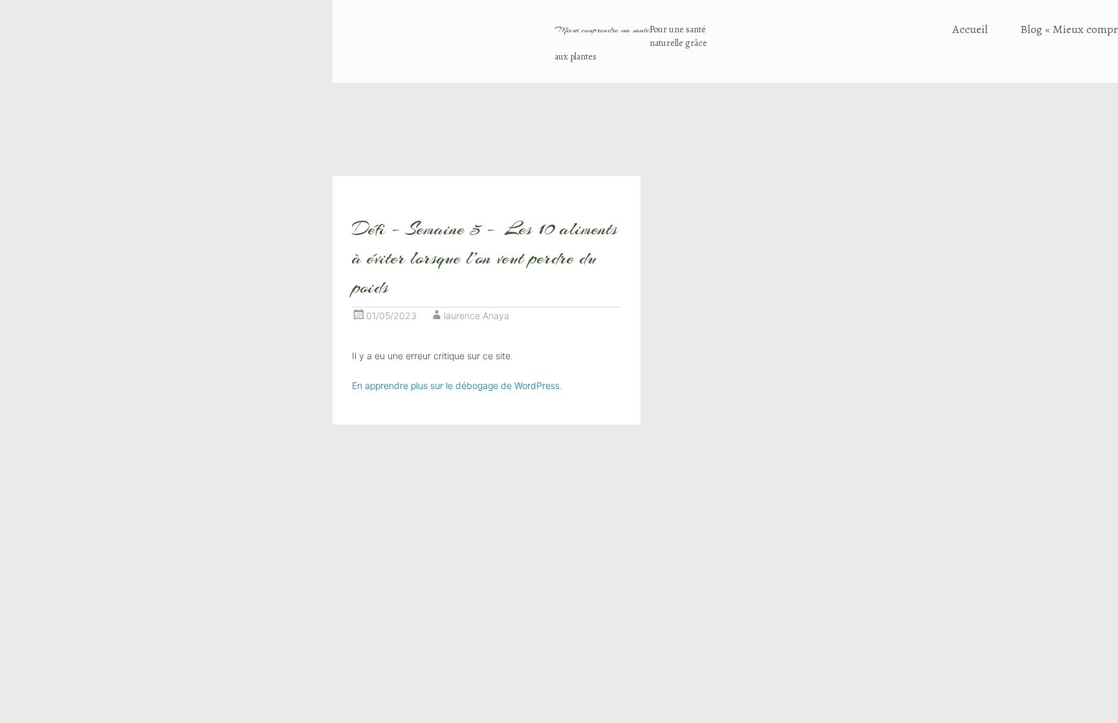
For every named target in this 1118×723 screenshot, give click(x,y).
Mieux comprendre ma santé (602, 30)
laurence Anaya (476, 315)
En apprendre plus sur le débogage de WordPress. (457, 385)
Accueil (970, 29)
